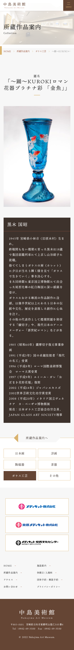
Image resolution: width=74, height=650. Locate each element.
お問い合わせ (11, 586)
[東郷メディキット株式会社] (37, 525)
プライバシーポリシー (48, 586)
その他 (54, 476)
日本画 (20, 453)
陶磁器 (20, 464)
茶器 (54, 464)
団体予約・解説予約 (47, 579)
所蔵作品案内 (23, 51)
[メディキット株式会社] (37, 506)
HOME (7, 51)
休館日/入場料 (44, 572)
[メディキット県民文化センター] (37, 543)
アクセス (8, 579)
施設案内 (42, 565)
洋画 (54, 453)
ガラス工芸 (40, 51)
